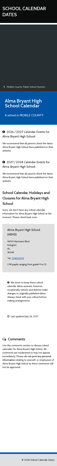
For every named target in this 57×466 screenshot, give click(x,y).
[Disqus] (28, 409)
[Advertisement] (28, 52)
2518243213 (18, 258)
